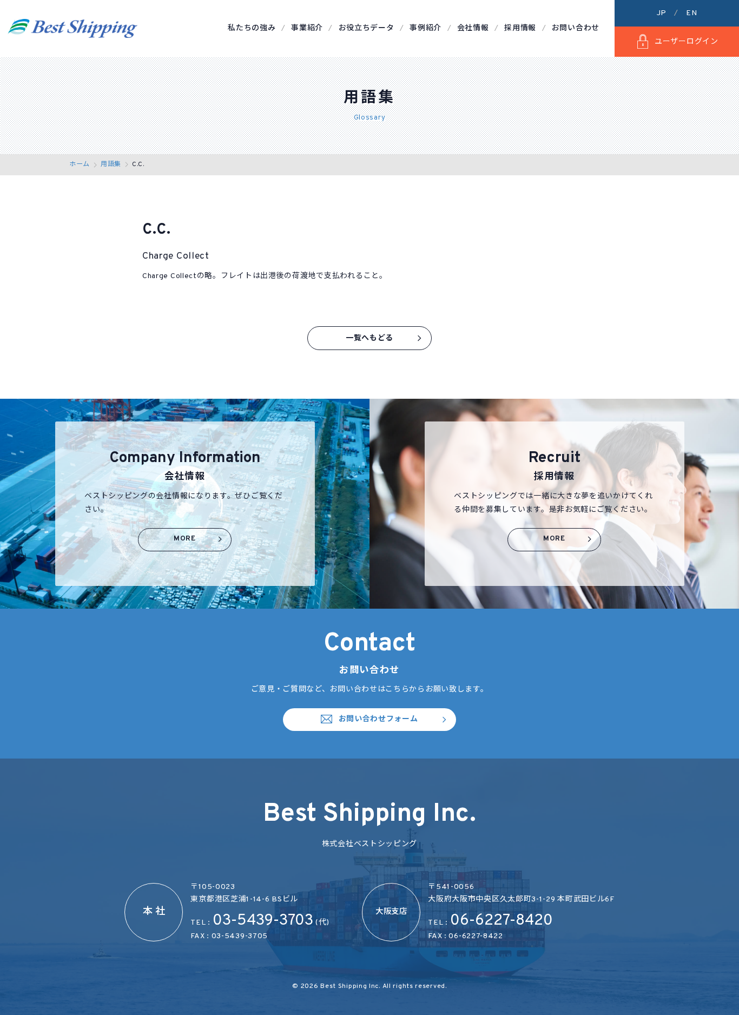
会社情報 (473, 28)
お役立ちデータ (366, 28)
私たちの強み (251, 28)
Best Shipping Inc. (351, 986)
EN (691, 13)
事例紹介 (425, 28)
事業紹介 (307, 28)
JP (662, 13)
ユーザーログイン (686, 42)
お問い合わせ (575, 28)
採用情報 (520, 28)
